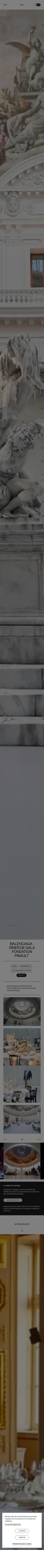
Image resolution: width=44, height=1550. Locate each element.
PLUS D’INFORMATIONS (13, 1524)
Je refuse (22, 1537)
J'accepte (22, 1531)
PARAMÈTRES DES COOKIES (22, 1544)
